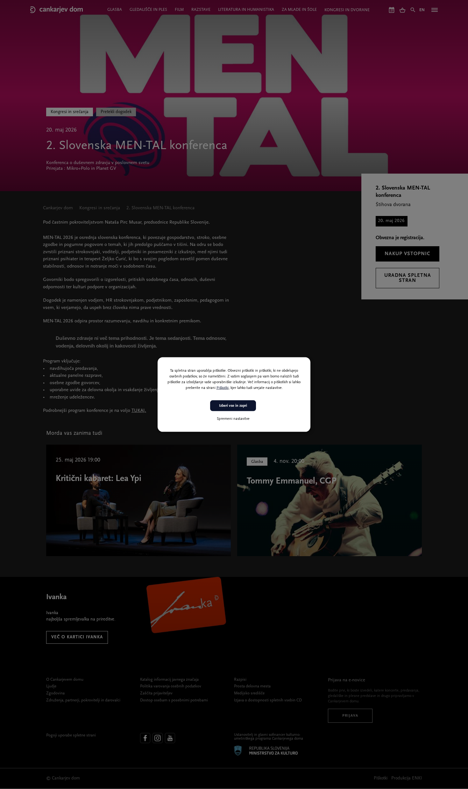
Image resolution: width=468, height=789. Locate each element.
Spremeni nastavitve (233, 419)
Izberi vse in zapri (233, 405)
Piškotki (222, 388)
